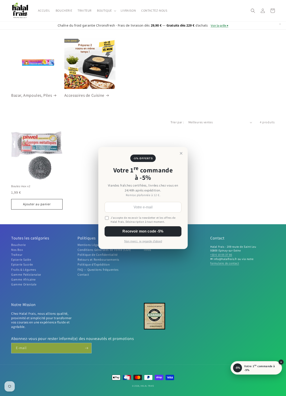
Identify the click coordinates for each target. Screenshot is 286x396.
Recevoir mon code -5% (142, 231)
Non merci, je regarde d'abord (143, 241)
